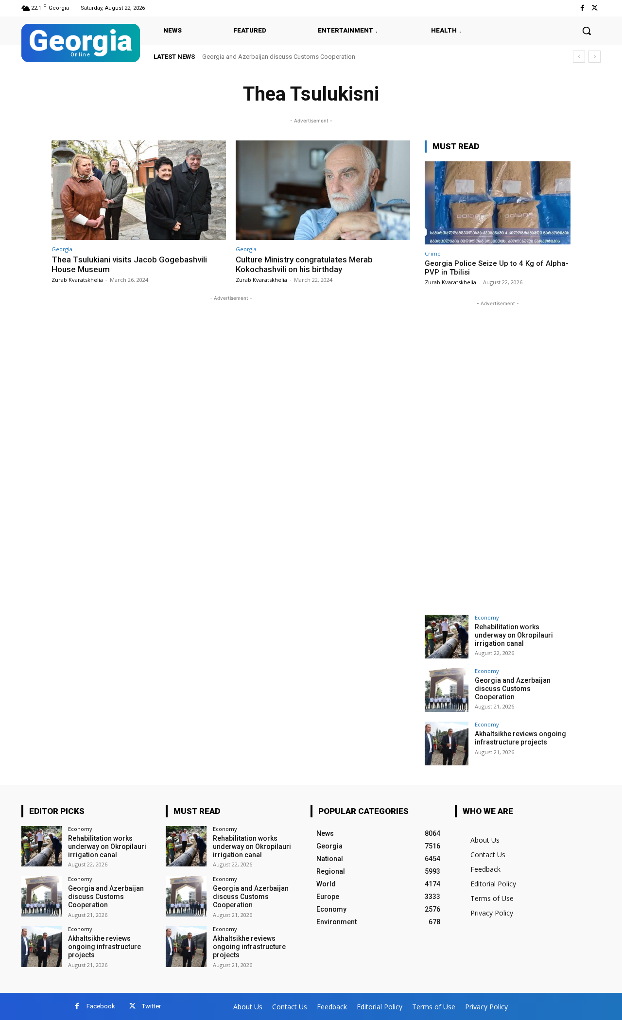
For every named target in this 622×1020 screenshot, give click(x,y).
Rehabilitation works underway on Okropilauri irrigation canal (514, 635)
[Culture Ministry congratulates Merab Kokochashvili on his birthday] (323, 190)
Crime (433, 253)
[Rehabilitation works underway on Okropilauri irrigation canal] (446, 636)
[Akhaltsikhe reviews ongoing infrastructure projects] (446, 743)
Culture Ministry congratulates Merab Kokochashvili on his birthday (304, 264)
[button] (586, 31)
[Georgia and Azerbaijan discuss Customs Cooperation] (446, 690)
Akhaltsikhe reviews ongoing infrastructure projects (520, 738)
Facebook (100, 1006)
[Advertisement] (497, 454)
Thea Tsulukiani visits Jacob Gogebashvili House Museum (129, 264)
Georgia (62, 249)
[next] (594, 57)
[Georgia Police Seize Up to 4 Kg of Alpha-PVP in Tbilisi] (497, 202)
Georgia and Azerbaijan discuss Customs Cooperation (278, 56)
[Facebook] (582, 8)
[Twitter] (594, 8)
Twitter (151, 1006)
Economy (487, 617)
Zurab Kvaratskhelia (77, 279)
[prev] (579, 57)
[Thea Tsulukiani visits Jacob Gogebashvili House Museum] (139, 190)
